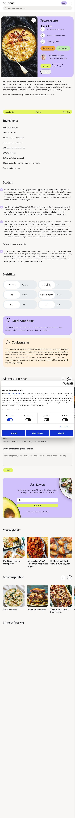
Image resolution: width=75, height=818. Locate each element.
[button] (69, 379)
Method (38, 112)
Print (59, 66)
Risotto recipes (10, 609)
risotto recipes (40, 94)
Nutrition (66, 112)
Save (47, 66)
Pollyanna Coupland (56, 55)
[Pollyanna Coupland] (43, 56)
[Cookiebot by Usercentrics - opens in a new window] (64, 383)
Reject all (14, 433)
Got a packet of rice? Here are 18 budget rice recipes (37, 563)
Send (47, 72)
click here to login (41, 441)
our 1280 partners (14, 393)
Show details (64, 427)
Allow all (61, 433)
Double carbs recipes (36, 609)
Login (64, 3)
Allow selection (37, 433)
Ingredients (9, 112)
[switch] (28, 419)
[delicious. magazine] (9, 3)
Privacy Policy (46, 511)
